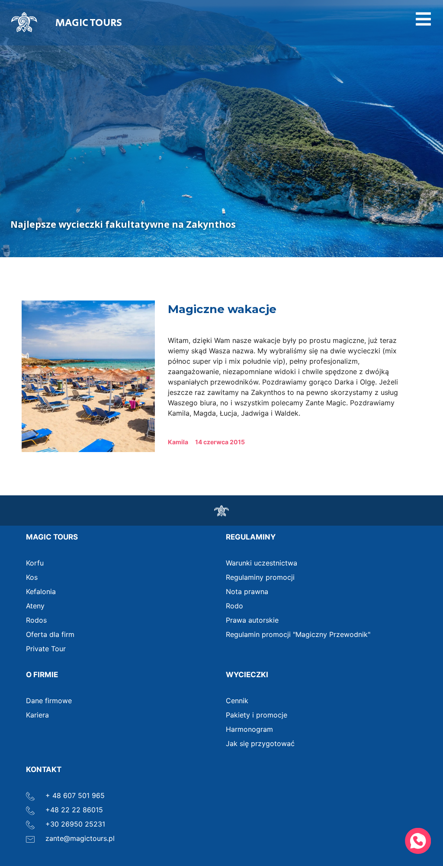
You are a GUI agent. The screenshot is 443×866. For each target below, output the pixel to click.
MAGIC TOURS (88, 22)
